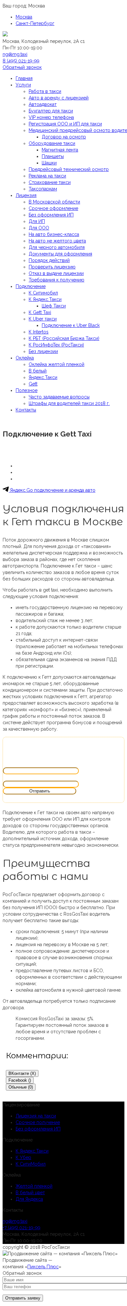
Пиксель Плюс (43, 1266)
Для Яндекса (29, 1199)
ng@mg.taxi (15, 54)
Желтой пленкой (34, 1186)
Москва (24, 17)
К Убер (23, 1157)
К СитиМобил (31, 1164)
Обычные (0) (20, 1087)
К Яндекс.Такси (32, 1151)
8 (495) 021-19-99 (21, 60)
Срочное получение (38, 1122)
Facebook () (19, 1080)
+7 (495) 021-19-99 (21, 1227)
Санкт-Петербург (35, 23)
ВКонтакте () (22, 1073)
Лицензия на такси (36, 1115)
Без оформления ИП (38, 1128)
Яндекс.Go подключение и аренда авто (52, 490)
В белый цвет (30, 1192)
